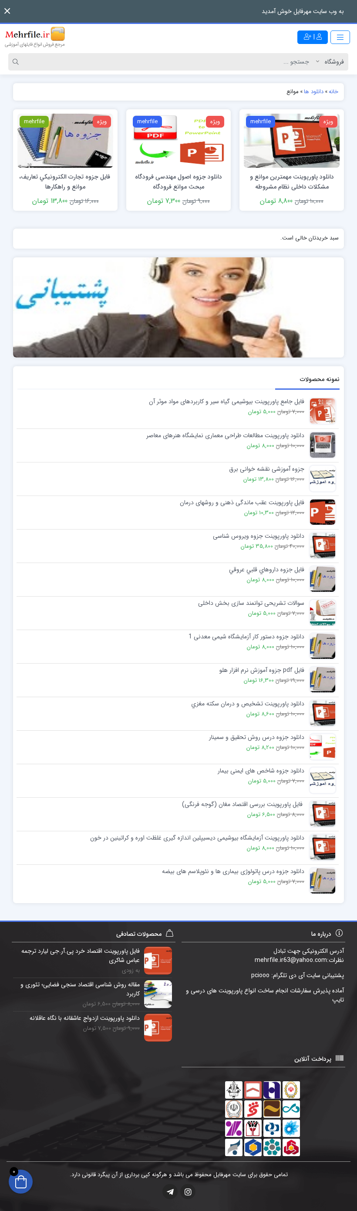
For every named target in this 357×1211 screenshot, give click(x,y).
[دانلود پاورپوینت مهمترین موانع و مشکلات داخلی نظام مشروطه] (292, 140)
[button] (7, 11)
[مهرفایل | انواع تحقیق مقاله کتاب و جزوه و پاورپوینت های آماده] (34, 37)
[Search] (17, 62)
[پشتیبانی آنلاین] (178, 307)
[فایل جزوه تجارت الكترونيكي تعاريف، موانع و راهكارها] (65, 140)
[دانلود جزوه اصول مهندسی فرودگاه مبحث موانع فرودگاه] (178, 140)
